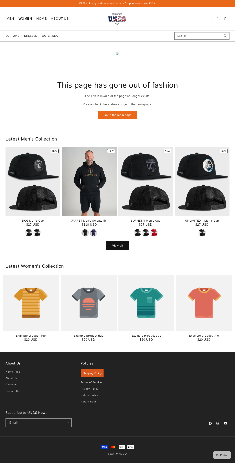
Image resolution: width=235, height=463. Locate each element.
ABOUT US (60, 18)
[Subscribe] (67, 423)
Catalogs (11, 384)
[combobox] (202, 35)
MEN (10, 18)
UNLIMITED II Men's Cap (202, 221)
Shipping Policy (92, 373)
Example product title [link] (31, 335)
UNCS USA (122, 454)
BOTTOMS (12, 35)
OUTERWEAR (50, 35)
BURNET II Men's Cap (145, 221)
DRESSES (30, 35)
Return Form (89, 401)
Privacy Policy (89, 388)
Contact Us (12, 391)
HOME (41, 18)
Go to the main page (117, 114)
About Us (11, 378)
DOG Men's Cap (33, 221)
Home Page (13, 371)
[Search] (225, 35)
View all (117, 245)
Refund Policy (89, 395)
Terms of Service (91, 382)
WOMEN (25, 18)
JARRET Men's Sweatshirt (89, 221)
